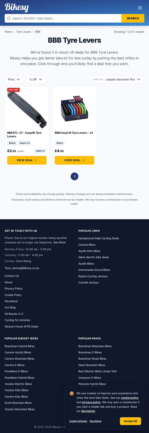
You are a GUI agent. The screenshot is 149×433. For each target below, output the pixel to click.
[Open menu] (139, 8)
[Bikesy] (17, 7)
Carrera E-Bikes (15, 365)
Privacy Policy (14, 288)
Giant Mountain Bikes (91, 365)
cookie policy (130, 397)
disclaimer (88, 411)
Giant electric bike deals (93, 257)
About (8, 282)
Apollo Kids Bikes (89, 251)
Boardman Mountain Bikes (95, 346)
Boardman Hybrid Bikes (20, 346)
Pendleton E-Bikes (16, 371)
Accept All (130, 421)
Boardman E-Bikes (90, 352)
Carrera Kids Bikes (16, 396)
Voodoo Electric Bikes (18, 383)
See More (59, 242)
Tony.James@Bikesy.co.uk (22, 268)
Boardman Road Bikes (92, 358)
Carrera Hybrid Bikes (18, 352)
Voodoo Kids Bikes (17, 390)
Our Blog (10, 307)
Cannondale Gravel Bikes (94, 269)
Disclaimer (96, 421)
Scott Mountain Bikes (18, 402)
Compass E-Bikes (89, 377)
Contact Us (12, 275)
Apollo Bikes (86, 263)
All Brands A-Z (14, 313)
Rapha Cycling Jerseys (93, 276)
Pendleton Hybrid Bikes (20, 377)
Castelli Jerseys (88, 282)
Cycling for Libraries (17, 320)
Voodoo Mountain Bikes (20, 409)
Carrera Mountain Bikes (20, 358)
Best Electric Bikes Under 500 (97, 371)
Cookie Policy (13, 295)
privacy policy (91, 402)
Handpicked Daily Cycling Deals (98, 238)
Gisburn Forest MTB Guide (21, 326)
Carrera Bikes (87, 244)
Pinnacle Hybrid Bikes (92, 383)
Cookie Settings (78, 421)
